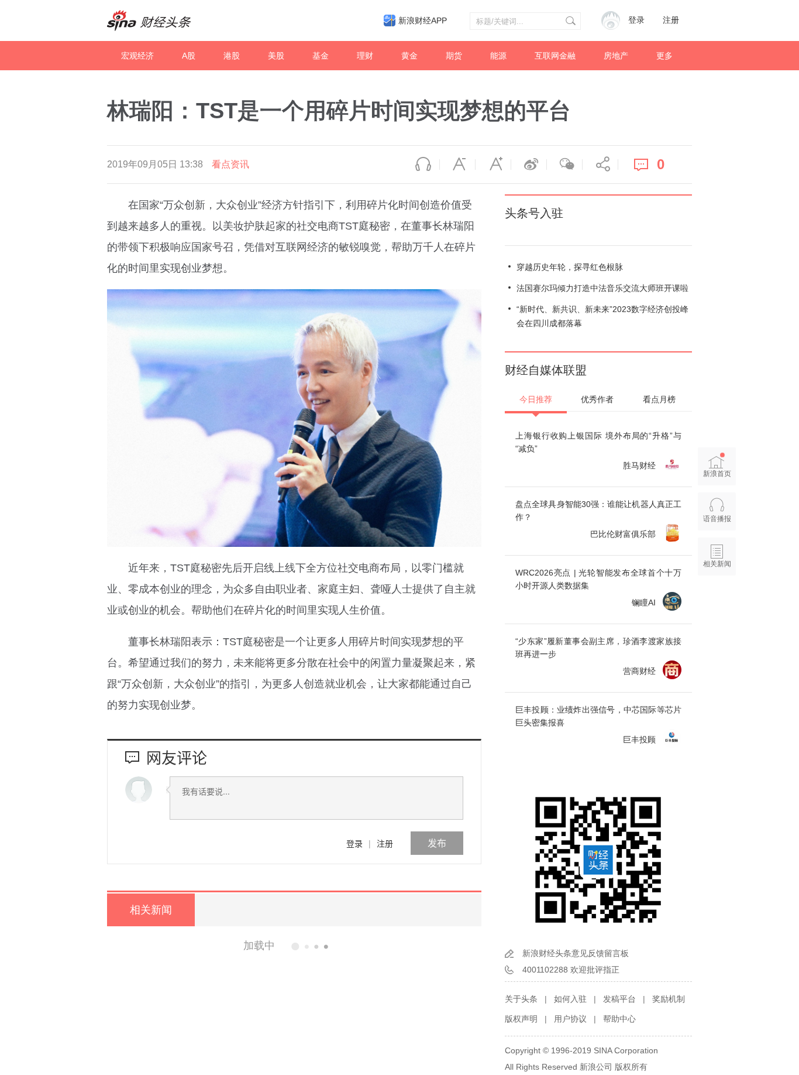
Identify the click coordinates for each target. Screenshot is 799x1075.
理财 (365, 55)
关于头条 (521, 999)
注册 (671, 20)
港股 (231, 55)
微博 (528, 164)
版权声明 (521, 1018)
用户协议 (570, 1018)
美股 (276, 55)
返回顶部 (717, 609)
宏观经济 (137, 55)
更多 (664, 55)
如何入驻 (570, 999)
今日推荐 (535, 399)
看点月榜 (659, 399)
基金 (320, 55)
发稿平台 (619, 999)
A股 (188, 55)
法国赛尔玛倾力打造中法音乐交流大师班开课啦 (602, 288)
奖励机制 (668, 999)
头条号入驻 (534, 213)
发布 (437, 843)
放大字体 (493, 164)
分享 (600, 164)
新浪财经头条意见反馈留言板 (575, 953)
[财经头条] (149, 20)
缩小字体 (457, 164)
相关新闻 (151, 910)
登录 (354, 843)
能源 (498, 55)
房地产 (616, 55)
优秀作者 (597, 399)
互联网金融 (555, 55)
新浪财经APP (422, 20)
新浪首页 (717, 474)
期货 (454, 55)
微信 (564, 164)
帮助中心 (619, 1018)
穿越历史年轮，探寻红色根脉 (569, 267)
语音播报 (421, 164)
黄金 (409, 55)
